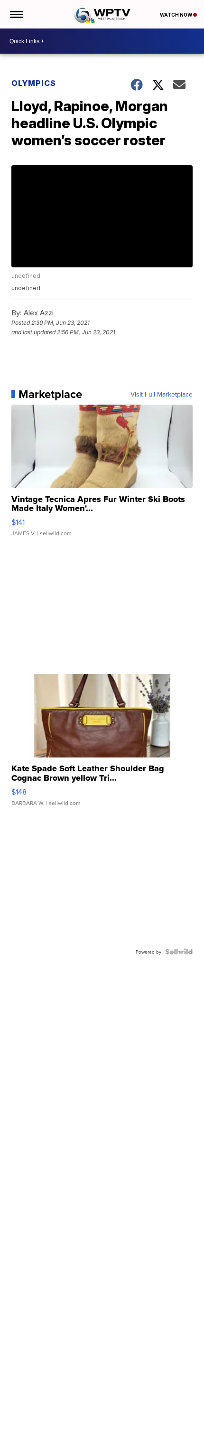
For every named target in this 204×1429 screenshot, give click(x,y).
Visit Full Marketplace (161, 394)
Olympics (33, 83)
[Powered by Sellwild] (179, 951)
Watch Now (176, 15)
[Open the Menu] (16, 14)
